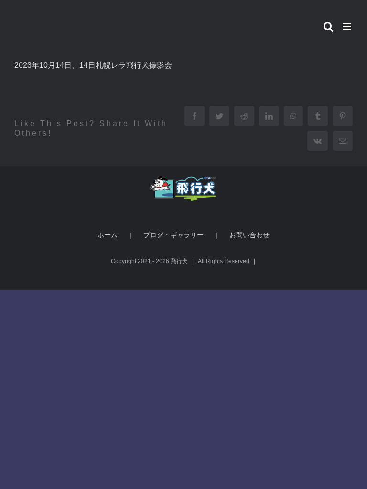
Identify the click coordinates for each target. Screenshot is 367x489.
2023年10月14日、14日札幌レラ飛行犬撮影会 (93, 65)
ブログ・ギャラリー (173, 235)
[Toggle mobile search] (328, 26)
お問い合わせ (249, 235)
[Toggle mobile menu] (348, 26)
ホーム (107, 235)
